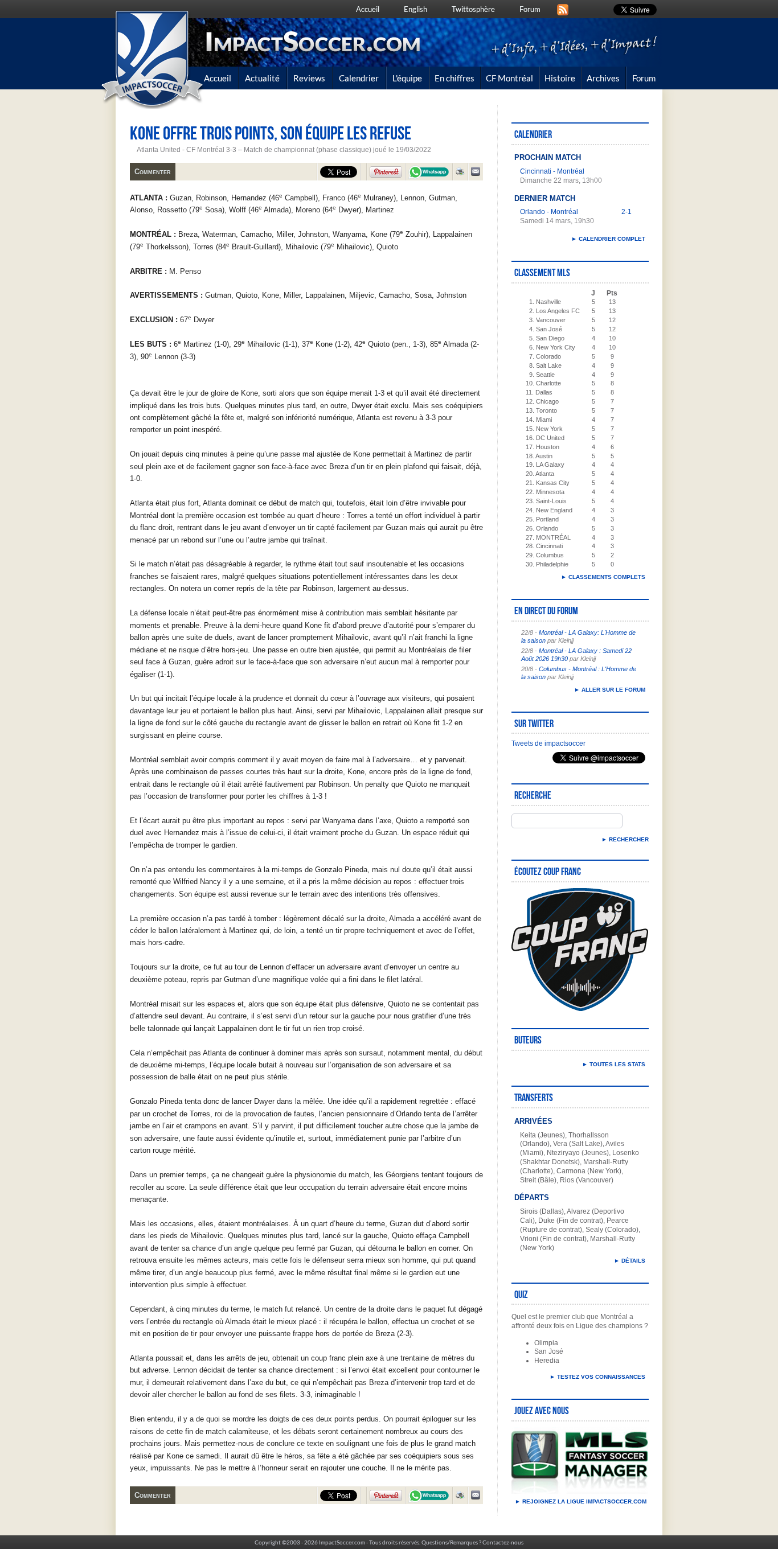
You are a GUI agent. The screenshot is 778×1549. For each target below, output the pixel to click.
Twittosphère (473, 9)
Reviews (309, 78)
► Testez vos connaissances (597, 1377)
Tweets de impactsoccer (548, 743)
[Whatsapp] (428, 173)
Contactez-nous (502, 1542)
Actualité (262, 78)
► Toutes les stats (613, 1064)
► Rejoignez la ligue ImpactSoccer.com (580, 1501)
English (415, 9)
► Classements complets (603, 577)
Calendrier (359, 78)
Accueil (367, 9)
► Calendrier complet (608, 239)
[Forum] (562, 8)
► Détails (629, 1261)
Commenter (152, 171)
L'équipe (407, 78)
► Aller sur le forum (609, 690)
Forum (529, 9)
